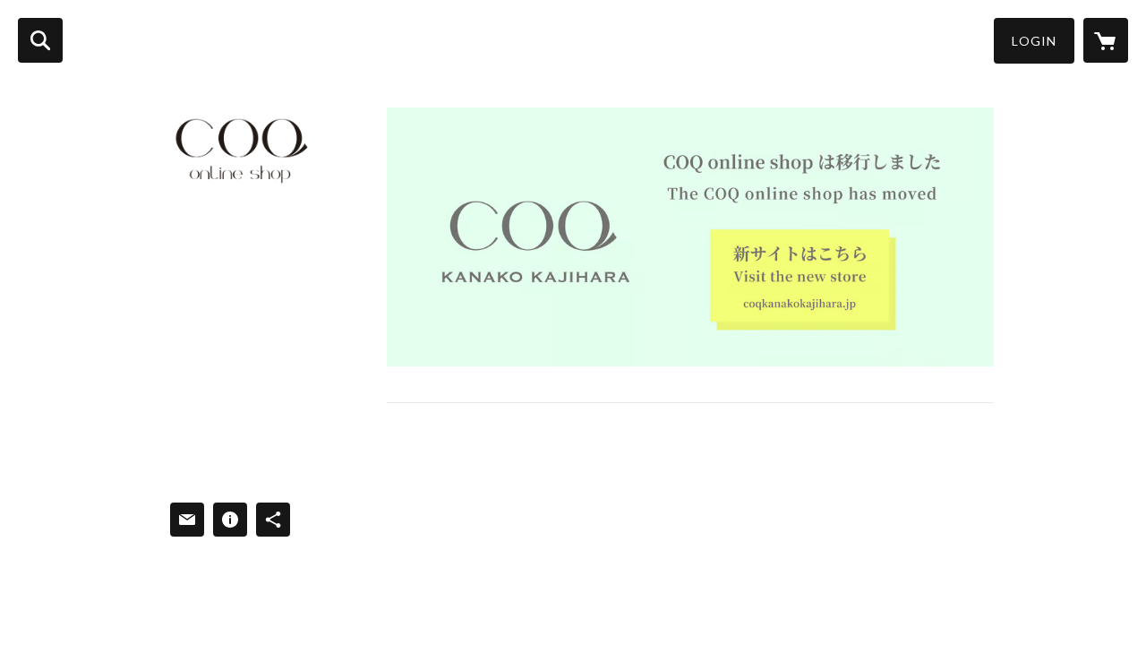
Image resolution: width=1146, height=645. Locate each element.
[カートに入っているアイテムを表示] (1105, 40)
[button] (1034, 41)
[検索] (40, 40)
